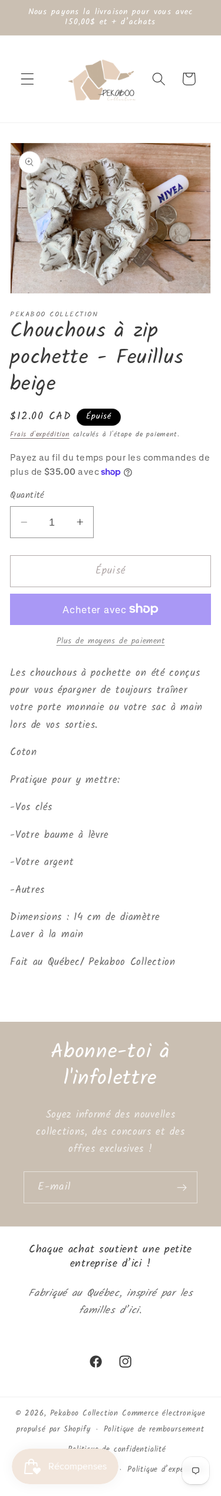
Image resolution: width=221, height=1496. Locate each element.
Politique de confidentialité (117, 1450)
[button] (27, 79)
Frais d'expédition (40, 434)
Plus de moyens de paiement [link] (111, 641)
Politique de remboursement (154, 1430)
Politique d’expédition (166, 1470)
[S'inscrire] (182, 1187)
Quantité (27, 496)
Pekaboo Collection (84, 1414)
